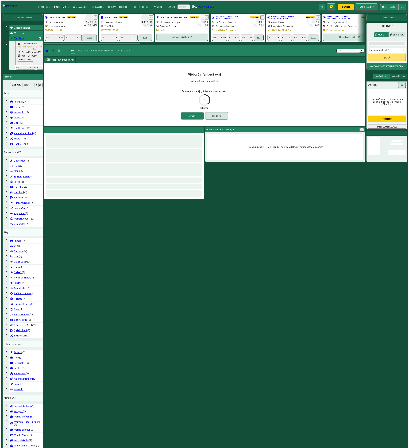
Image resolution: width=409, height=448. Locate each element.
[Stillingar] (402, 85)
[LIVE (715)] (47, 50)
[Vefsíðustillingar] (384, 7)
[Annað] (347, 62)
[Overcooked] (53, 50)
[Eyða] (362, 135)
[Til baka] (40, 38)
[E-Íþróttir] (359, 62)
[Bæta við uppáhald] (95, 17)
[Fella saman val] (36, 85)
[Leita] (362, 51)
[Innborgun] (322, 7)
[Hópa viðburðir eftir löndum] (40, 85)
